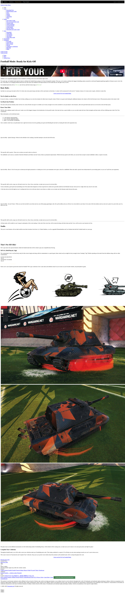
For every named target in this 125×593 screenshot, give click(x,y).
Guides (5, 19)
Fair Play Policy (10, 28)
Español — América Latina (10, 573)
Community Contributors (12, 46)
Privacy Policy (40, 577)
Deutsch (6, 570)
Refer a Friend (9, 44)
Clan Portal (9, 36)
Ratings (8, 14)
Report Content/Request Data (26, 577)
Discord (8, 45)
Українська (41, 570)
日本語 (6, 575)
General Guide (9, 23)
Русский (33, 570)
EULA (35, 577)
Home (4, 55)
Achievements (9, 27)
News (7, 12)
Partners (9, 577)
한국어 (10, 575)
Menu (9, 5)
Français (18, 570)
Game (4, 8)
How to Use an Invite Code (12, 21)
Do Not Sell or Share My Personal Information (64, 577)
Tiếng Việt (31, 575)
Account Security (10, 25)
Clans (4, 31)
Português (19, 573)
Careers (51, 577)
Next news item (4, 562)
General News (6, 58)
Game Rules (47, 577)
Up (1, 563)
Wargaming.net (10, 586)
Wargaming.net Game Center (13, 29)
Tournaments (6, 38)
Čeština (2, 570)
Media (7, 49)
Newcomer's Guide (10, 20)
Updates (8, 15)
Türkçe (36, 570)
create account (120, 1)
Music (7, 18)
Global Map (9, 33)
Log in (115, 1)
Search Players (9, 42)
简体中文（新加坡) (19, 575)
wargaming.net (4, 578)
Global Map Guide (10, 37)
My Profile (8, 41)
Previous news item (5, 559)
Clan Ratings (9, 34)
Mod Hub (8, 47)
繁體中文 (26, 575)
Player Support (4, 577)
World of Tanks (4, 5)
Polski (29, 570)
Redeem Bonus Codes (11, 11)
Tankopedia (9, 16)
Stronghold (8, 32)
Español (14, 570)
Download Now (10, 10)
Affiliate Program (16, 577)
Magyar (25, 570)
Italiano (22, 570)
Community (6, 40)
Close (2, 590)
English (10, 570)
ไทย (13, 575)
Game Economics (10, 24)
